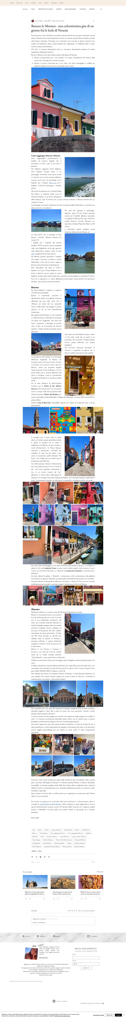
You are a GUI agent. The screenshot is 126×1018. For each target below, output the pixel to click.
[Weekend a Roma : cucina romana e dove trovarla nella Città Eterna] (90, 882)
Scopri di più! (43, 957)
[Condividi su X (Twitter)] (36, 857)
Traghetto (88, 833)
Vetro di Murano (36, 846)
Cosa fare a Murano (79, 843)
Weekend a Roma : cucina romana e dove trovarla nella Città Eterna (90, 893)
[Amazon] (54, 936)
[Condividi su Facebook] (32, 857)
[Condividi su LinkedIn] (40, 857)
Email (74, 954)
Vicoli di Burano (47, 843)
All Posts (25, 9)
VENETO (58, 9)
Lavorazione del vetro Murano (52, 846)
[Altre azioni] (94, 21)
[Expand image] (36, 420)
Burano (77, 830)
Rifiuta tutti (109, 1015)
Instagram (43, 936)
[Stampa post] (49, 857)
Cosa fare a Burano (52, 836)
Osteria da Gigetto (59, 843)
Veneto (40, 830)
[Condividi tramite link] (45, 857)
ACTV (42, 836)
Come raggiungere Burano (58, 833)
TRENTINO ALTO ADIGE (45, 9)
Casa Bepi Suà (36, 843)
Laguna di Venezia (56, 830)
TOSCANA (83, 9)
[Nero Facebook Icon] (23, 936)
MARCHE (92, 9)
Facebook (27, 936)
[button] (101, 9)
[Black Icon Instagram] (38, 936)
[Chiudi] (124, 1015)
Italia (33, 830)
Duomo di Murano (79, 846)
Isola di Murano (43, 833)
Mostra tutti (100, 872)
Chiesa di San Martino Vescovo (64, 840)
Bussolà (69, 843)
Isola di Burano (86, 830)
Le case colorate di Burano (79, 836)
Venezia (46, 830)
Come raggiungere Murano (75, 833)
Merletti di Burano (48, 840)
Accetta (118, 1015)
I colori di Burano (64, 836)
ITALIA (33, 9)
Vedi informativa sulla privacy (62, 1016)
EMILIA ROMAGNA (70, 9)
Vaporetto (35, 836)
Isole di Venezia (68, 830)
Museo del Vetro (67, 846)
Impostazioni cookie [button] (98, 1015)
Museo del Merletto (80, 840)
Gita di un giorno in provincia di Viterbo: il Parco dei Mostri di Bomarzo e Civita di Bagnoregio (62, 893)
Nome (74, 960)
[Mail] (88, 936)
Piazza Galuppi (36, 840)
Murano (34, 833)
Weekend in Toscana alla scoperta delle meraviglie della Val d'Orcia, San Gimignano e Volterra (34, 893)
